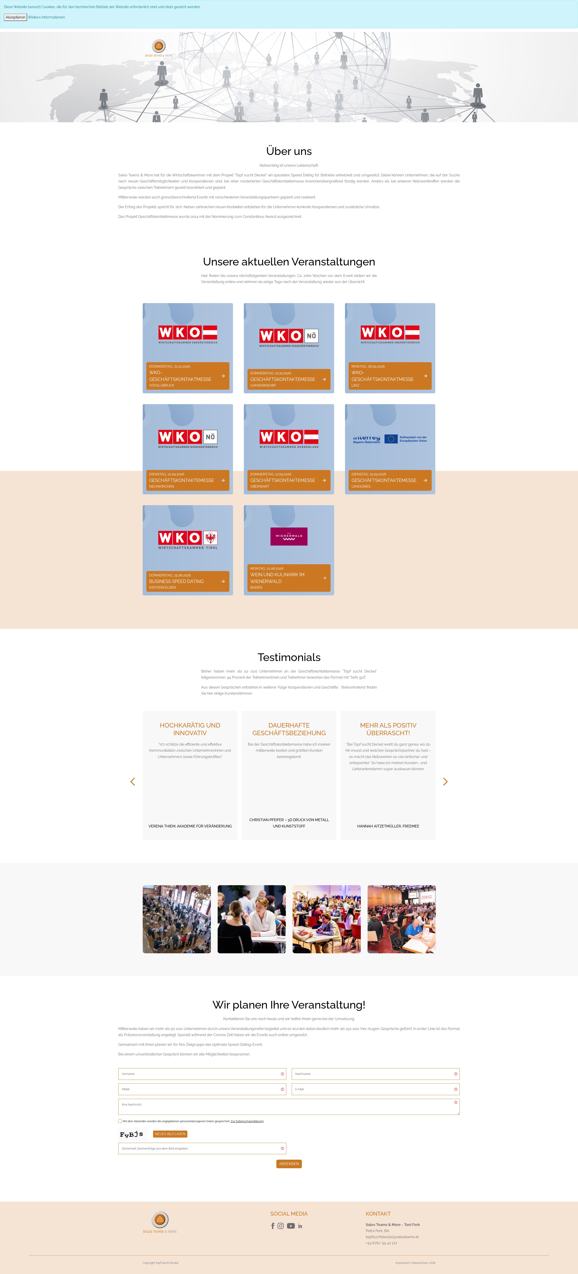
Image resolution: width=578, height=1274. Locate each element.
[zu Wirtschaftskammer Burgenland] (289, 439)
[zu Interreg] (390, 439)
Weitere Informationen (46, 17)
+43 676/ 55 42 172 (381, 1243)
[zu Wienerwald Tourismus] (289, 537)
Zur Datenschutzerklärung (247, 1121)
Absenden (289, 1164)
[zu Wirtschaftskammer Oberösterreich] (187, 334)
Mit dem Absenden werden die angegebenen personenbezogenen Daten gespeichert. (193, 1121)
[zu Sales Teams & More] (190, 1221)
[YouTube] (291, 1225)
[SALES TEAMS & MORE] (158, 48)
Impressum (403, 1263)
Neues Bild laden (170, 1134)
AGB (432, 1263)
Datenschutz (420, 1263)
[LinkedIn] (302, 1225)
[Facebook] (273, 1225)
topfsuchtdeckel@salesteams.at (392, 1237)
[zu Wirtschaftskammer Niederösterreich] (289, 338)
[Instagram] (281, 1225)
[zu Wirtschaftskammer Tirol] (187, 540)
